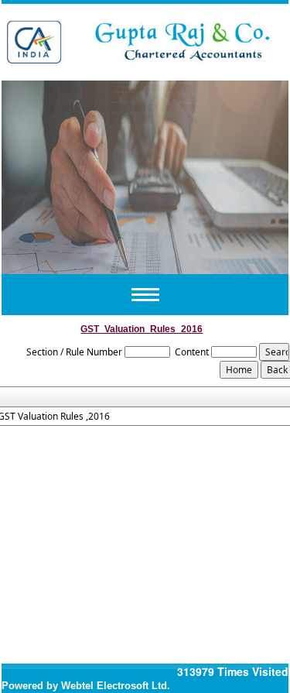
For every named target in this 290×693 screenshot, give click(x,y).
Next (252, 174)
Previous (37, 174)
